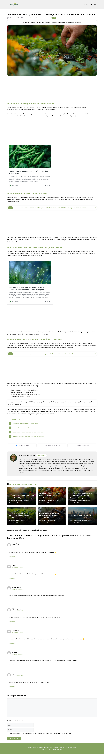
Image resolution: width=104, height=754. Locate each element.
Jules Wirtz (41, 455)
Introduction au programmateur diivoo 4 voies (25, 423)
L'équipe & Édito (41, 747)
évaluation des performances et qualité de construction (28, 436)
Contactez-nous (67, 747)
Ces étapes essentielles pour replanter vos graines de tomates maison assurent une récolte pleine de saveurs (49, 496)
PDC (74, 747)
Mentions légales (50, 747)
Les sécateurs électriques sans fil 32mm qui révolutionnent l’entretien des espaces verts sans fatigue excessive (81, 496)
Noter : (9, 720)
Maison (93, 4)
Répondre (12, 556)
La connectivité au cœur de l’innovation (23, 428)
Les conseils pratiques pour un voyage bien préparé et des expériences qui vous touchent (80, 518)
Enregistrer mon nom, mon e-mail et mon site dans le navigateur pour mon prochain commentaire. (40, 733)
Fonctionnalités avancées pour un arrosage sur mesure (28, 432)
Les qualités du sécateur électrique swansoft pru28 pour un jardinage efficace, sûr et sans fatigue (21, 498)
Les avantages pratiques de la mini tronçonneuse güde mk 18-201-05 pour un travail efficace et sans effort (49, 516)
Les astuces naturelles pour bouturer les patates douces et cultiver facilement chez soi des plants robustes (19, 516)
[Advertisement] (52, 88)
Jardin (85, 4)
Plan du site (59, 747)
